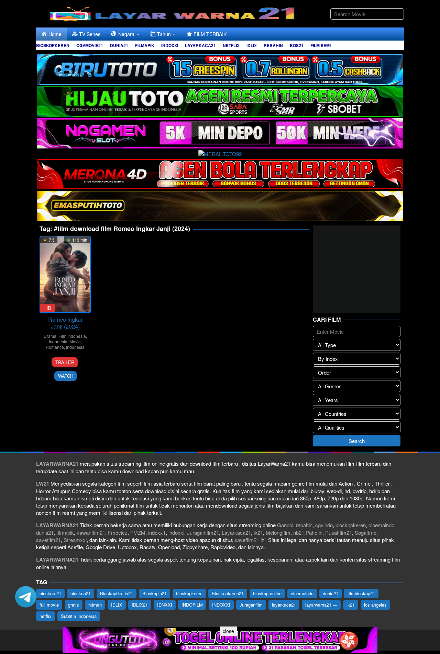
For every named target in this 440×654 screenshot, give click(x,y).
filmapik (65, 532)
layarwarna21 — (321, 604)
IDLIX (116, 604)
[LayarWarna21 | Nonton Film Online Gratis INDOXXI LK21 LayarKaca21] (173, 12)
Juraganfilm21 (203, 532)
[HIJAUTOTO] (220, 100)
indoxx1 (157, 532)
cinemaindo (381, 525)
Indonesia (58, 341)
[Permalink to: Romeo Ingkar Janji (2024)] (65, 274)
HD (47, 307)
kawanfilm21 (91, 532)
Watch (65, 376)
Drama (50, 336)
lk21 (258, 532)
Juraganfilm (251, 604)
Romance (55, 347)
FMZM (137, 532)
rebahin (304, 525)
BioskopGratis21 (116, 593)
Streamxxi (75, 539)
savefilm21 (48, 539)
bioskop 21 (50, 593)
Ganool (285, 525)
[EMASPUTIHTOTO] (220, 205)
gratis (73, 604)
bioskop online (267, 593)
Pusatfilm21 (338, 532)
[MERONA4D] (220, 173)
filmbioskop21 (361, 593)
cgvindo (324, 525)
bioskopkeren (351, 525)
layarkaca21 (284, 604)
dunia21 (45, 532)
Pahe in (314, 532)
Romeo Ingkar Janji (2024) (65, 322)
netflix (46, 616)
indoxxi (176, 532)
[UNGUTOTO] (220, 639)
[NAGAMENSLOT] (220, 132)
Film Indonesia (72, 336)
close (228, 631)
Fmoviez (118, 532)
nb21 (298, 532)
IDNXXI (164, 604)
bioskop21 (80, 593)
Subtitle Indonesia (79, 616)
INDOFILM (192, 604)
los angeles (375, 604)
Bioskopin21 (154, 593)
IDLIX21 (140, 604)
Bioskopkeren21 (228, 593)
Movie (75, 341)
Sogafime (365, 532)
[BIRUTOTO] (220, 68)
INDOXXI (221, 604)
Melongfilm (278, 532)
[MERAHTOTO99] (220, 152)
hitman (95, 604)
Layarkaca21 (236, 532)
